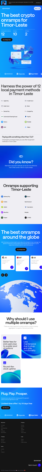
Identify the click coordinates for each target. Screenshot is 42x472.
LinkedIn (2, 449)
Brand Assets (3, 432)
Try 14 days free (7, 39)
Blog (2, 429)
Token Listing (23, 432)
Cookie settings (24, 442)
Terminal (22, 429)
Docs (2, 426)
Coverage (3, 425)
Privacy (22, 439)
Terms (22, 440)
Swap (22, 428)
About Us (2, 439)
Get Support (3, 442)
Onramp (22, 425)
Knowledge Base (4, 428)
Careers (2, 440)
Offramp (22, 426)
